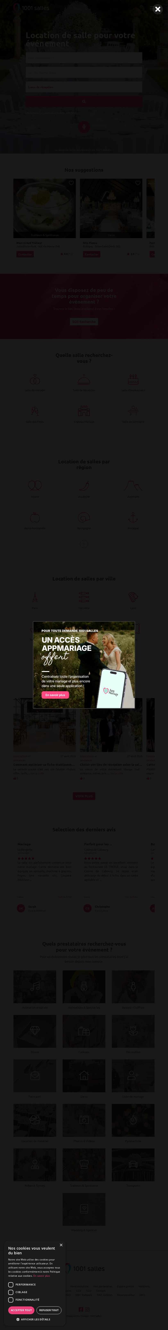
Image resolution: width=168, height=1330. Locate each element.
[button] (34, 1319)
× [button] (60, 1245)
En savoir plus (41, 1275)
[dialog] (35, 1283)
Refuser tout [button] (49, 1310)
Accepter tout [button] (21, 1310)
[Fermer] (158, 9)
